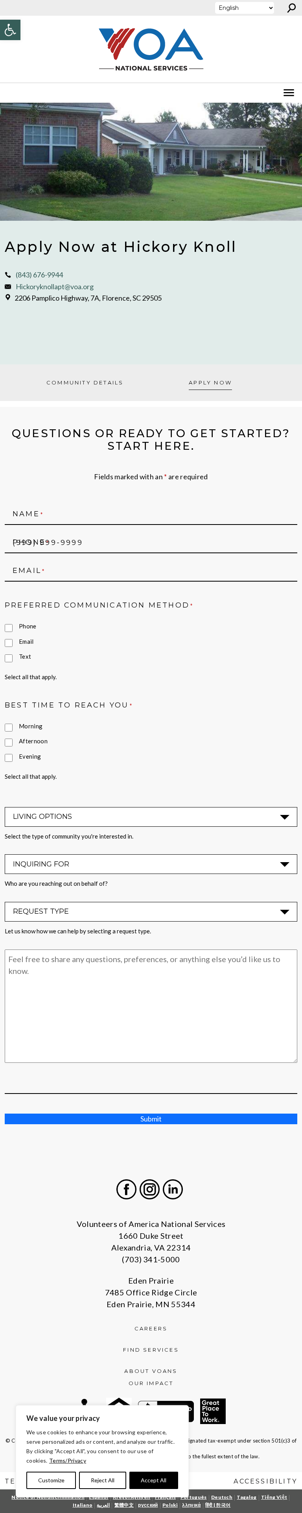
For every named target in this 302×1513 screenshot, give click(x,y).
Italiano (83, 1505)
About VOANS (150, 1371)
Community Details (84, 382)
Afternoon (33, 740)
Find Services (151, 1350)
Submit (151, 1118)
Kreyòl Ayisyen (131, 1497)
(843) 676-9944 (39, 274)
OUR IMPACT (151, 1383)
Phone (28, 626)
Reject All (102, 1480)
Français (165, 1497)
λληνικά (191, 1505)
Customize (51, 1480)
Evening (30, 756)
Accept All (153, 1480)
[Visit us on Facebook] (126, 1189)
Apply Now (210, 382)
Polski (170, 1505)
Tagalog (246, 1497)
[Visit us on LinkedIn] (173, 1189)
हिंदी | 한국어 (218, 1505)
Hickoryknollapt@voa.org (55, 286)
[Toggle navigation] (11, 92)
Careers (151, 1328)
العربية (103, 1505)
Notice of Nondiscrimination (48, 1497)
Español (98, 1497)
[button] (10, 30)
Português (193, 1497)
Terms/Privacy (67, 1460)
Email (26, 641)
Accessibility (265, 1481)
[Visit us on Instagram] (150, 1189)
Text (25, 656)
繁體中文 (124, 1505)
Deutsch (221, 1497)
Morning (30, 726)
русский (148, 1505)
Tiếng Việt (274, 1497)
